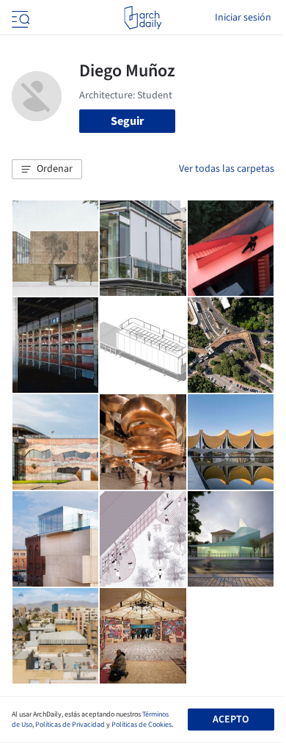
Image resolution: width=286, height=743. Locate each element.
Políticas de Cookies (141, 725)
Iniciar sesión (243, 17)
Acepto (231, 719)
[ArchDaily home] (142, 17)
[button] (47, 169)
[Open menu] (19, 17)
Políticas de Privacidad (70, 725)
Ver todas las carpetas (226, 169)
